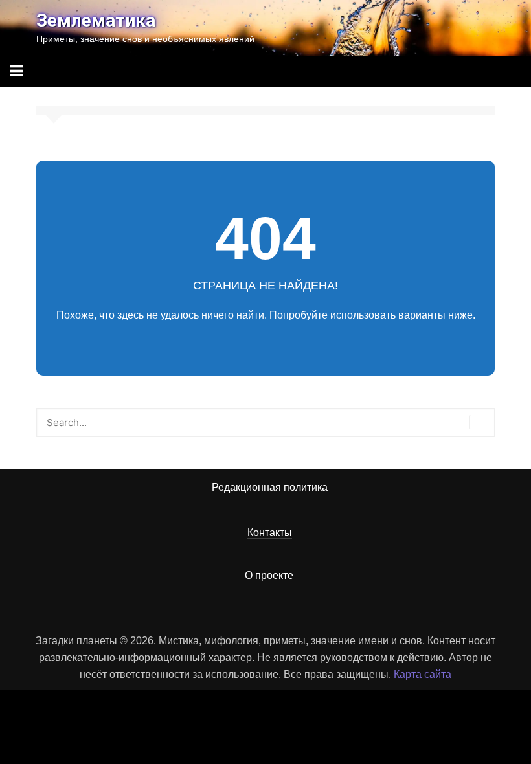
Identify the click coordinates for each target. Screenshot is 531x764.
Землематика (95, 20)
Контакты (269, 532)
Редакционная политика (270, 487)
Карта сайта (422, 674)
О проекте (269, 575)
